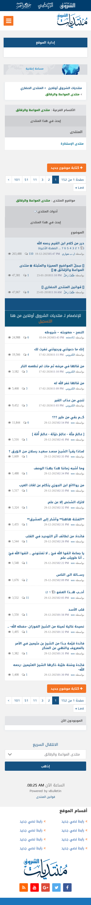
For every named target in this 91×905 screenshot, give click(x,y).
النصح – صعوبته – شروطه (64, 332)
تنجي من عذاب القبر (69, 400)
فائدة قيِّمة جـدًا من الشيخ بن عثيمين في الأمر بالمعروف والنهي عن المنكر (49, 645)
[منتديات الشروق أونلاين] (72, 27)
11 (35, 180)
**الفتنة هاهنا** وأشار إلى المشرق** (55, 519)
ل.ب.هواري (68, 253)
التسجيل (45, 321)
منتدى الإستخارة (72, 143)
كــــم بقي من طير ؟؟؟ (68, 417)
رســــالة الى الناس (70, 575)
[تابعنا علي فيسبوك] (67, 887)
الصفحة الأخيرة (48, 248)
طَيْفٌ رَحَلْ (69, 275)
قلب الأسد (76, 609)
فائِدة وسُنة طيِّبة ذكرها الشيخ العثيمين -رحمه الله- (48, 667)
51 (26, 180)
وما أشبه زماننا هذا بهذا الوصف (59, 468)
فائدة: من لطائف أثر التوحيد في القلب (54, 536)
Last (79, 188)
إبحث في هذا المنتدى (45, 121)
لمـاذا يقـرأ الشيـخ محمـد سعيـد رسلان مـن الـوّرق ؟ (46, 451)
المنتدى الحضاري (31, 88)
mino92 (70, 337)
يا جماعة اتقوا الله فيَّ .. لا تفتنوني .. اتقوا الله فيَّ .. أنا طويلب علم (46, 555)
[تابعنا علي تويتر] (56, 887)
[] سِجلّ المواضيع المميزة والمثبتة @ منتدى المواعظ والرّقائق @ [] (51, 267)
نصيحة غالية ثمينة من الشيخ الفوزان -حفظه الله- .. (46, 626)
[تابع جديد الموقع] (23, 887)
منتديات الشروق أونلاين (65, 88)
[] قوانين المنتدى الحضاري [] (62, 287)
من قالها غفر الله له (69, 383)
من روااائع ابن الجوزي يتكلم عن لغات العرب (51, 485)
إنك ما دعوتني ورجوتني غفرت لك (59, 349)
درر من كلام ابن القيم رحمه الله (60, 243)
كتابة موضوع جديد (65, 168)
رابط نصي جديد (72, 821)
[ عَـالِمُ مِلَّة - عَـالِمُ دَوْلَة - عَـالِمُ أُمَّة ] (58, 434)
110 (31, 253)
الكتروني (70, 354)
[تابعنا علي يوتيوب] (34, 887)
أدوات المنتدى (48, 211)
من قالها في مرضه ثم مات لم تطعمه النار (52, 366)
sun (73, 422)
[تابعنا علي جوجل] (45, 887)
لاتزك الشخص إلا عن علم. (65, 502)
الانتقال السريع (45, 744)
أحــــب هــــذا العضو (70, 592)
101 (17, 180)
